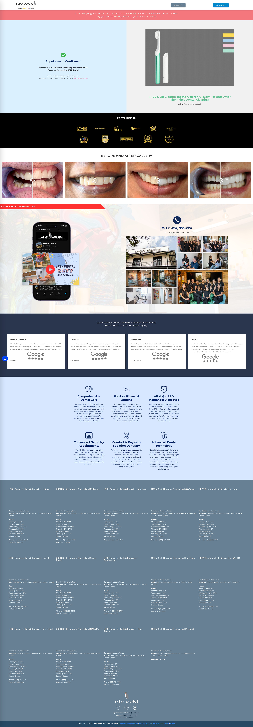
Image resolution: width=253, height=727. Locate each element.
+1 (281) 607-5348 (116, 540)
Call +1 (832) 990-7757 (177, 228)
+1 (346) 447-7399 (211, 606)
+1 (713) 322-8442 (21, 540)
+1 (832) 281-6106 (68, 611)
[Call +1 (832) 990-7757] (177, 220)
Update (130, 717)
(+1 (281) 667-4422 (21, 606)
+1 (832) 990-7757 (80, 78)
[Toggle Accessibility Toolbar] (5, 358)
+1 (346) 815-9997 (68, 540)
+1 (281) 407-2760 (116, 611)
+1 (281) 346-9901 (163, 540)
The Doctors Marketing (128, 723)
